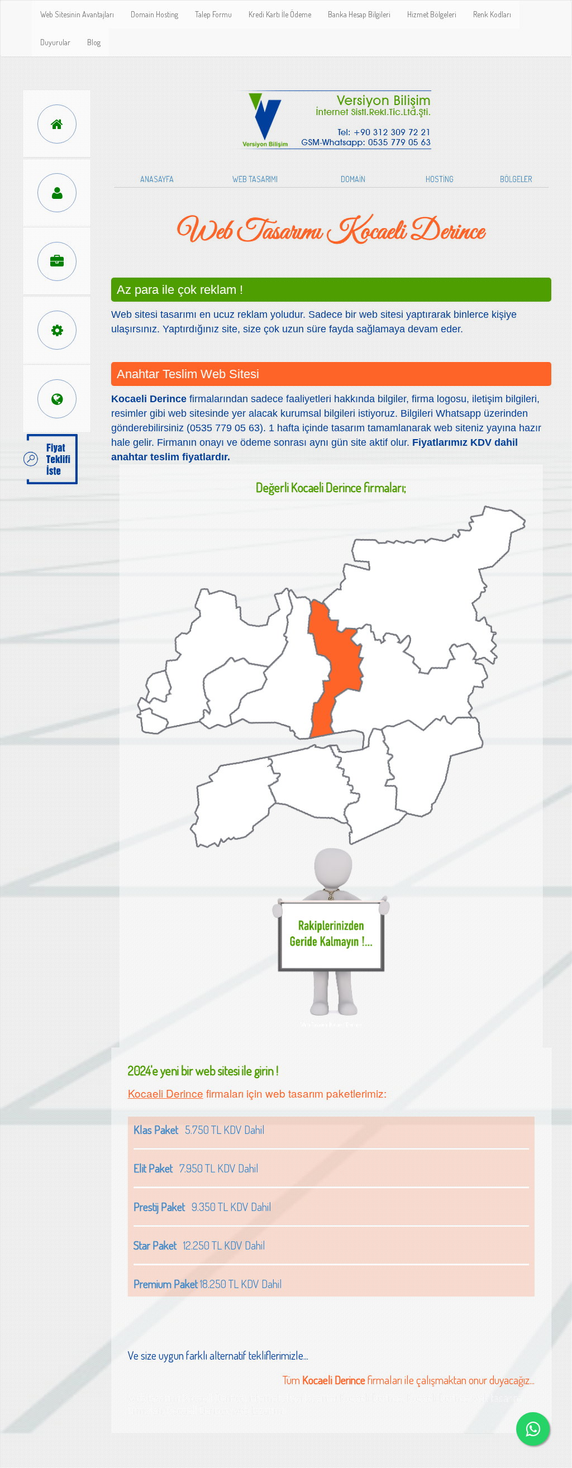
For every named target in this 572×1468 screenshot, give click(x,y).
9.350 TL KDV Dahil (202, 1206)
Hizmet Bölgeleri (431, 14)
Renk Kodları (492, 14)
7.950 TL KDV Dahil (196, 1168)
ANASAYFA (157, 179)
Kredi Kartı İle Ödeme (280, 14)
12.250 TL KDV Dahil (199, 1245)
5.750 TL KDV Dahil (199, 1129)
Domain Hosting (154, 14)
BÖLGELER (516, 179)
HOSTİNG (440, 179)
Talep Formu (213, 14)
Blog (94, 42)
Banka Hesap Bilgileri (359, 14)
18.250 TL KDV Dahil (208, 1283)
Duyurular (55, 42)
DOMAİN (353, 179)
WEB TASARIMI (255, 179)
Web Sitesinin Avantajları (77, 14)
